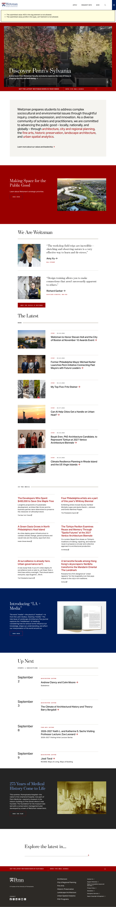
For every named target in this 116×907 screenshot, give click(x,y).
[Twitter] (14, 899)
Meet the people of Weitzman (32, 305)
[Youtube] (22, 899)
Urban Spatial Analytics (66, 896)
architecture (50, 129)
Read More (16, 197)
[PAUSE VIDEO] (107, 82)
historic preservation (49, 133)
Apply (75, 5)
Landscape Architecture (66, 892)
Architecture (62, 879)
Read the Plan (18, 813)
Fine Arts (60, 886)
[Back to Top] (110, 896)
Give (98, 5)
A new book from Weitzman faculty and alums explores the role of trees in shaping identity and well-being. (40, 77)
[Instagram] (19, 899)
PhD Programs (63, 899)
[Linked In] (16, 899)
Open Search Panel (105, 5)
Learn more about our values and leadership (35, 147)
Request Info (86, 5)
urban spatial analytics (38, 137)
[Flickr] (25, 899)
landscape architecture (80, 133)
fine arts (28, 133)
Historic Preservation (65, 889)
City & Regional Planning (66, 882)
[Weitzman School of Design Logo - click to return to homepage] (10, 5)
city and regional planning (77, 129)
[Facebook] (11, 899)
